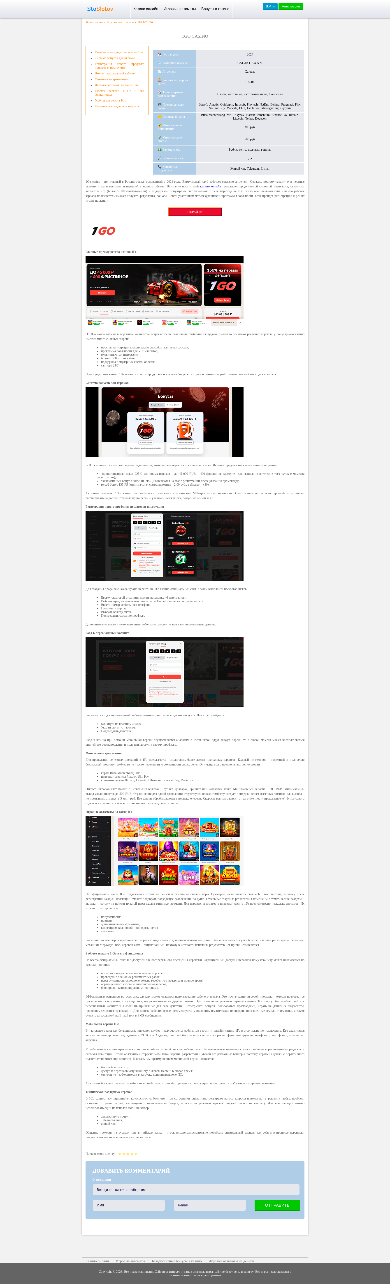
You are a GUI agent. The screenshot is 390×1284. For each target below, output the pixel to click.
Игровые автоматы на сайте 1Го (116, 85)
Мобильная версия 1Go (110, 100)
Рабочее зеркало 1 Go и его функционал (119, 92)
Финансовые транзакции (112, 79)
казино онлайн (210, 186)
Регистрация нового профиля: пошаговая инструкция (119, 65)
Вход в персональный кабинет (115, 73)
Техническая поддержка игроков (117, 106)
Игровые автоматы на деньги (231, 1261)
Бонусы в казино (215, 9)
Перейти (195, 212)
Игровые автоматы (180, 9)
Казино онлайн (145, 9)
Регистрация (290, 6)
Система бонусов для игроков (115, 58)
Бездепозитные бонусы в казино (177, 1261)
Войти (270, 6)
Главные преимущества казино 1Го (119, 52)
